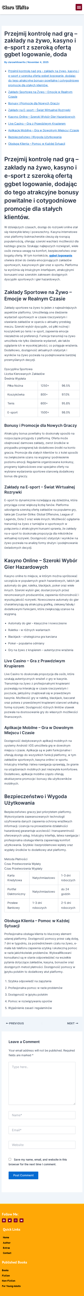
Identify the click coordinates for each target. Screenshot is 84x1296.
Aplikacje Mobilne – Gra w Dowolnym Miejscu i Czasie (43, 130)
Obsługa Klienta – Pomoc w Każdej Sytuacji (36, 143)
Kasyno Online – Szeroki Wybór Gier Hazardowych (41, 117)
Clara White (15, 7)
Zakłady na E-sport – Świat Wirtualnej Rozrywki (39, 110)
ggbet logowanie (60, 255)
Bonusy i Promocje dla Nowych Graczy (34, 103)
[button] (79, 7)
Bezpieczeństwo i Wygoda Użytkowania (35, 137)
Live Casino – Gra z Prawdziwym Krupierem (37, 123)
